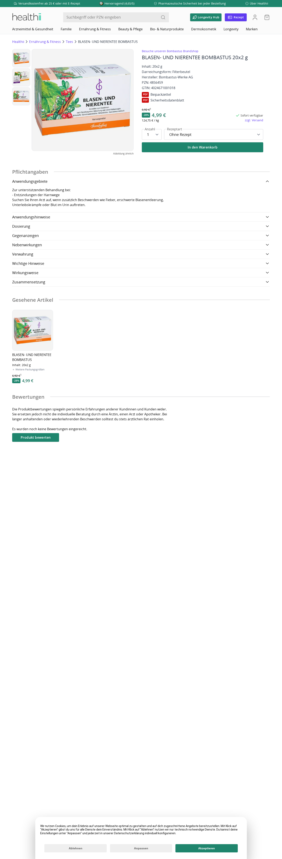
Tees (69, 41)
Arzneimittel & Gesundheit (32, 29)
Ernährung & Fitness (95, 29)
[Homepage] (26, 17)
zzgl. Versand (254, 120)
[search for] (163, 17)
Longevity (231, 29)
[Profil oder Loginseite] (255, 17)
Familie (66, 29)
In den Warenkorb (202, 147)
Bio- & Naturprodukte (167, 29)
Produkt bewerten (36, 437)
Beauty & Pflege (130, 29)
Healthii (18, 41)
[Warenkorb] (266, 17)
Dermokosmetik (203, 29)
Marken (252, 29)
